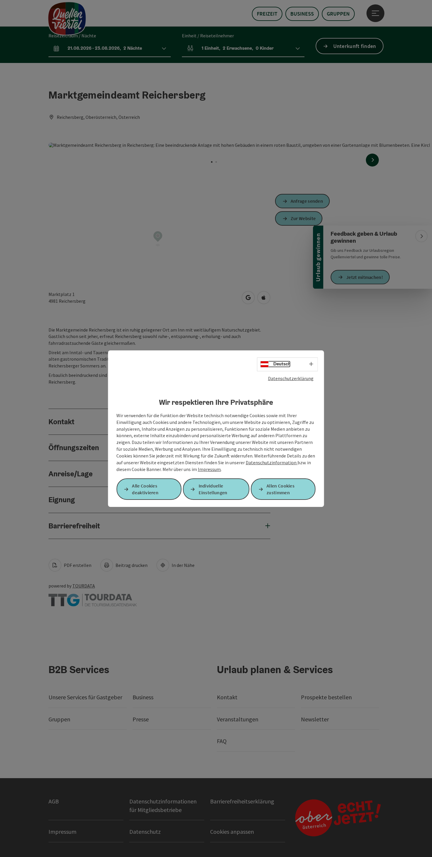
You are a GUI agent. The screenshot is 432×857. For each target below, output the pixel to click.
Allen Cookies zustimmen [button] (280, 489)
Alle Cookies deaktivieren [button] (145, 489)
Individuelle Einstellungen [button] (213, 489)
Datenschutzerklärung (291, 378)
